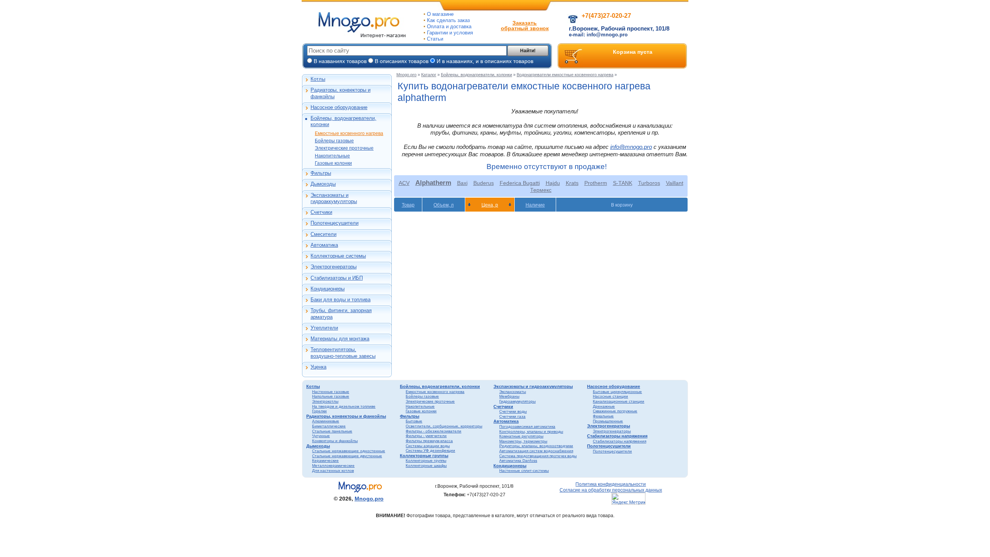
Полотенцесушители (334, 223)
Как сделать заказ (448, 20)
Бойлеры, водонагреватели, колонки (343, 121)
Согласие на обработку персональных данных (611, 489)
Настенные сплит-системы (524, 470)
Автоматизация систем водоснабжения (536, 451)
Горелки (319, 411)
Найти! (528, 50)
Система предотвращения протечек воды (538, 456)
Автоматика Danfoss (518, 460)
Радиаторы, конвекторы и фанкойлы (340, 93)
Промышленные (608, 421)
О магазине (440, 14)
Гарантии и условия (450, 33)
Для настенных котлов (333, 470)
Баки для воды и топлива (340, 299)
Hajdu (553, 183)
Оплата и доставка (449, 26)
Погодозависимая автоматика (527, 426)
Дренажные (604, 406)
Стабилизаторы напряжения (617, 436)
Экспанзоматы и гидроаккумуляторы (334, 198)
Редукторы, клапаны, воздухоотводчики (536, 446)
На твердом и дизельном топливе (344, 406)
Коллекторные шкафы (426, 465)
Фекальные (603, 416)
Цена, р (489, 204)
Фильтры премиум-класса (429, 441)
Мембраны (509, 396)
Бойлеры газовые (334, 141)
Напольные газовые (330, 396)
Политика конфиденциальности (610, 484)
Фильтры (321, 173)
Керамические (325, 460)
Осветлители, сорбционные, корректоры (444, 426)
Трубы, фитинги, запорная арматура (341, 314)
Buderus (483, 183)
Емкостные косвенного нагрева (349, 133)
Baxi (462, 183)
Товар (408, 204)
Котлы (318, 79)
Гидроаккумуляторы (517, 401)
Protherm (595, 183)
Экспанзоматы (512, 392)
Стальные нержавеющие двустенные (347, 456)
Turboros (649, 183)
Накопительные (332, 156)
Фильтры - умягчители (426, 436)
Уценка (318, 367)
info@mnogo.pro (631, 147)
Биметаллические (329, 426)
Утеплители (324, 328)
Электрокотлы (325, 401)
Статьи (435, 39)
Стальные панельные (332, 431)
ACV (404, 183)
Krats (572, 183)
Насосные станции (610, 396)
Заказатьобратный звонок (525, 25)
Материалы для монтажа (340, 339)
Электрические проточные (344, 148)
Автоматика (324, 245)
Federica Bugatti (520, 183)
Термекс (540, 190)
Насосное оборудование (339, 107)
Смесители (323, 234)
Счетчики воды (513, 411)
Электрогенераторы (334, 267)
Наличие (535, 204)
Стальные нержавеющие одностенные (348, 451)
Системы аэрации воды (428, 446)
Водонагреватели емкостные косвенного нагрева (565, 74)
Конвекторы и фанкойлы (335, 441)
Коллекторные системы (338, 256)
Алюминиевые (325, 421)
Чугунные (321, 436)
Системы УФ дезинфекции (430, 450)
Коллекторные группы (424, 455)
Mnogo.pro (406, 74)
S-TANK (622, 183)
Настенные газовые (330, 392)
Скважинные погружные (615, 411)
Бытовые (414, 421)
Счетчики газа (512, 416)
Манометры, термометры (523, 441)
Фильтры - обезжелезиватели (433, 431)
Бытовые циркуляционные (617, 392)
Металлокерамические (333, 465)
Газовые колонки (333, 163)
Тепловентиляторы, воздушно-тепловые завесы (343, 353)
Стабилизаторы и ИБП (337, 278)
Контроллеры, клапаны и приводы (531, 431)
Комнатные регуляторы (521, 436)
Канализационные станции (618, 401)
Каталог (428, 74)
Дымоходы (323, 184)
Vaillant (674, 183)
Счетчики (321, 212)
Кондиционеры (328, 289)
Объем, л (444, 204)
